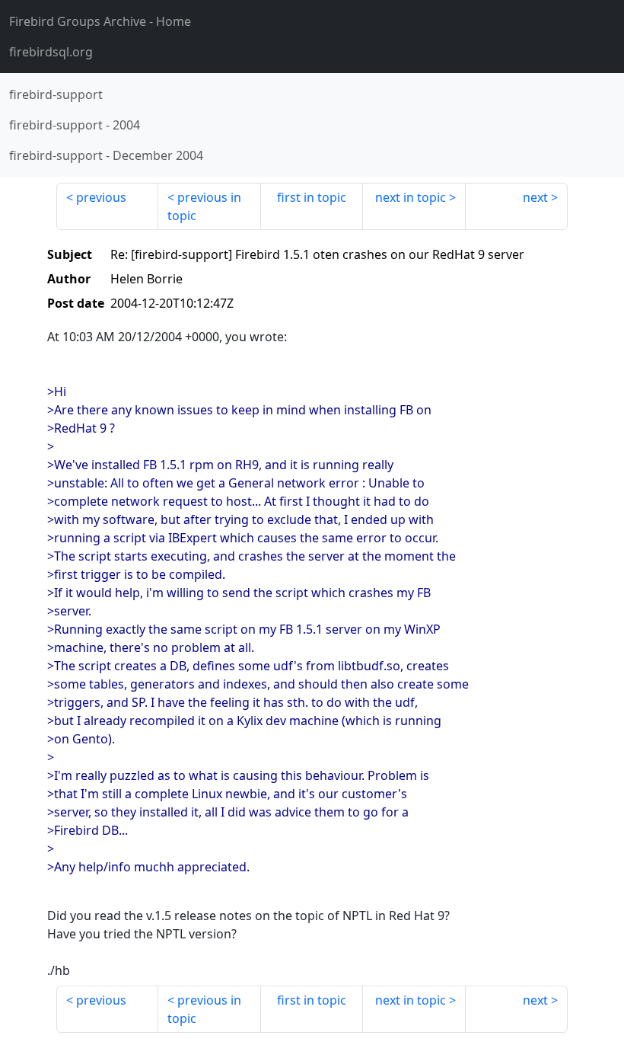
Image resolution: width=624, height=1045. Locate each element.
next (535, 197)
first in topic (311, 197)
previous (101, 197)
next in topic (410, 197)
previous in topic (204, 206)
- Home (100, 21)
